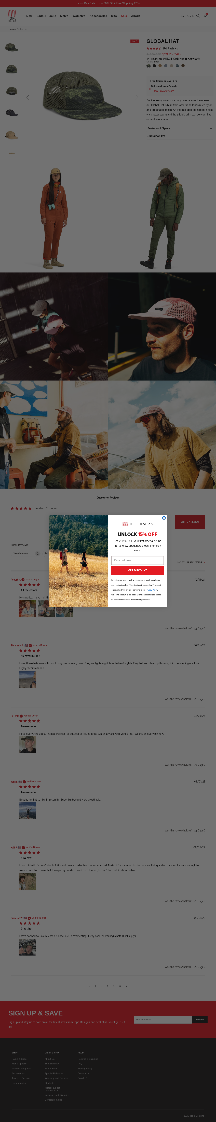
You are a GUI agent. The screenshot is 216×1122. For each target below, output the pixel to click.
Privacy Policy (151, 590)
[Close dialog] (164, 518)
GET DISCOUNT (137, 570)
